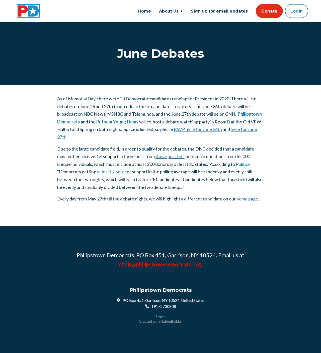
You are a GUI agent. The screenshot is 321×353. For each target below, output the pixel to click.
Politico (243, 164)
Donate (269, 11)
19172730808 (163, 306)
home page (247, 198)
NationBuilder (171, 321)
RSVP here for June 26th (198, 129)
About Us (169, 11)
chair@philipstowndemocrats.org (160, 264)
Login (296, 11)
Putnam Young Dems (117, 121)
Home (144, 11)
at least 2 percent (114, 171)
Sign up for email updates (219, 11)
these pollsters (170, 156)
